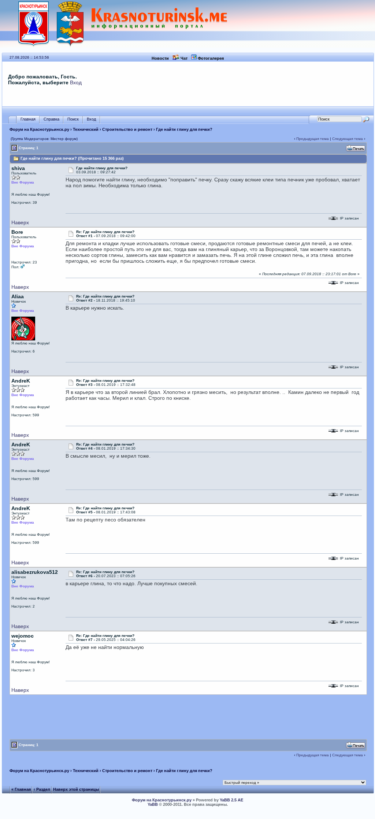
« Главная (21, 789)
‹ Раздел (42, 789)
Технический (86, 129)
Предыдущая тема (312, 139)
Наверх (20, 222)
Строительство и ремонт (127, 129)
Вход (76, 82)
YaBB (153, 804)
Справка (51, 119)
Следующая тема (347, 139)
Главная (28, 119)
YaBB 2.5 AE (231, 800)
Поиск (73, 119)
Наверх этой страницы (76, 789)
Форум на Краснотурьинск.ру (39, 129)
